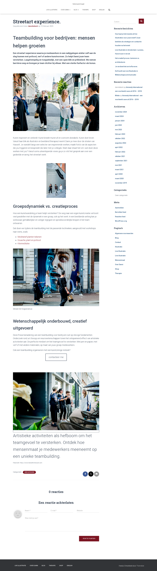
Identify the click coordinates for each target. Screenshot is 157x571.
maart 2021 (119, 169)
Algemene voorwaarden (124, 233)
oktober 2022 (120, 138)
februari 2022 (120, 152)
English (101, 10)
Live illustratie (51, 10)
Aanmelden (119, 208)
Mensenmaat (120, 260)
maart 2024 (119, 116)
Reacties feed (120, 217)
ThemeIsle (140, 566)
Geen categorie (29, 472)
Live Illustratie (120, 251)
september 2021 (121, 161)
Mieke (117, 95)
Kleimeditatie (24, 243)
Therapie (85, 10)
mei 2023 (118, 130)
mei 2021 (118, 165)
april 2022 (119, 147)
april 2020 (119, 174)
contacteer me (56, 357)
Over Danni (65, 10)
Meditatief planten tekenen (29, 237)
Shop (94, 10)
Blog (76, 10)
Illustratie (118, 247)
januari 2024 (119, 121)
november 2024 (121, 112)
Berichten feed (120, 212)
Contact (118, 242)
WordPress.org (121, 221)
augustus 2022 (120, 143)
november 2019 (121, 183)
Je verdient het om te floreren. (126, 66)
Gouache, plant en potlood (29, 240)
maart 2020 (119, 178)
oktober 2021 (120, 156)
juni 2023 (118, 125)
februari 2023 (120, 134)
